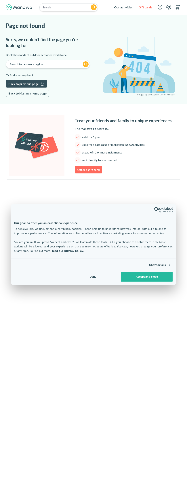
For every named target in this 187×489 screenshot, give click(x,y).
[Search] (94, 7)
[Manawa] (19, 7)
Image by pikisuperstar (150, 94)
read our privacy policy (67, 250)
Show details (157, 264)
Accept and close (147, 276)
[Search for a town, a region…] (86, 64)
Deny (93, 276)
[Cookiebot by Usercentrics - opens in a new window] (157, 209)
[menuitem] (123, 7)
